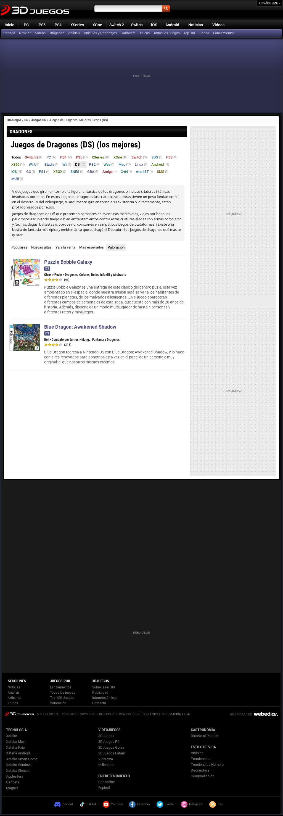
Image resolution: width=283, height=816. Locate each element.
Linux (141, 164)
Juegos (19, 713)
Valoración (116, 247)
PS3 (171, 157)
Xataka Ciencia (18, 771)
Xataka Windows (19, 765)
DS (26, 120)
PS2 (94, 164)
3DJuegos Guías (111, 747)
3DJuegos (14, 120)
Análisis (74, 33)
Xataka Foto (15, 747)
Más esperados (91, 247)
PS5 (42, 25)
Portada (9, 33)
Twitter (170, 804)
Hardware (128, 33)
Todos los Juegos (167, 33)
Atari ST (144, 172)
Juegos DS (38, 120)
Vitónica (197, 753)
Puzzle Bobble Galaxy (68, 262)
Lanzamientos (223, 33)
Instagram (196, 804)
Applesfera (14, 776)
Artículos (14, 698)
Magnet (12, 788)
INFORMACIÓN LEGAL (176, 714)
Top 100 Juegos (62, 698)
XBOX (60, 172)
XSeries (77, 25)
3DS (157, 157)
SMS (162, 172)
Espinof (104, 788)
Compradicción (202, 776)
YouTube (117, 804)
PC (26, 25)
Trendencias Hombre (207, 764)
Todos (16, 157)
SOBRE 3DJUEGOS (145, 714)
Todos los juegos (62, 692)
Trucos (144, 33)
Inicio (9, 25)
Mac (124, 164)
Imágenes (56, 33)
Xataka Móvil (16, 742)
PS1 (44, 172)
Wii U (35, 164)
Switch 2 (116, 25)
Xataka (11, 736)
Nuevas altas (41, 247)
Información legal (105, 698)
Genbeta (12, 782)
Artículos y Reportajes (100, 33)
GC (30, 172)
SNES (76, 172)
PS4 (58, 25)
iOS (154, 25)
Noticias (195, 25)
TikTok (92, 804)
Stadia (51, 164)
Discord (67, 804)
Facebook (143, 804)
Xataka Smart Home (22, 759)
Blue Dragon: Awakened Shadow (80, 327)
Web (109, 164)
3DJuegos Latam (111, 753)
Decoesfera (200, 770)
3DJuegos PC (109, 742)
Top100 (189, 33)
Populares (19, 247)
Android (172, 25)
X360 (18, 164)
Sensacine (106, 782)
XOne (97, 25)
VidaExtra (105, 759)
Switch (137, 25)
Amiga (109, 172)
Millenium (105, 765)
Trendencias (200, 759)
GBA (93, 172)
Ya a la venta (65, 247)
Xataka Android (18, 753)
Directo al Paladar (204, 736)
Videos (218, 25)
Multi (17, 179)
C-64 (126, 172)
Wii (66, 164)
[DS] (204, 33)
